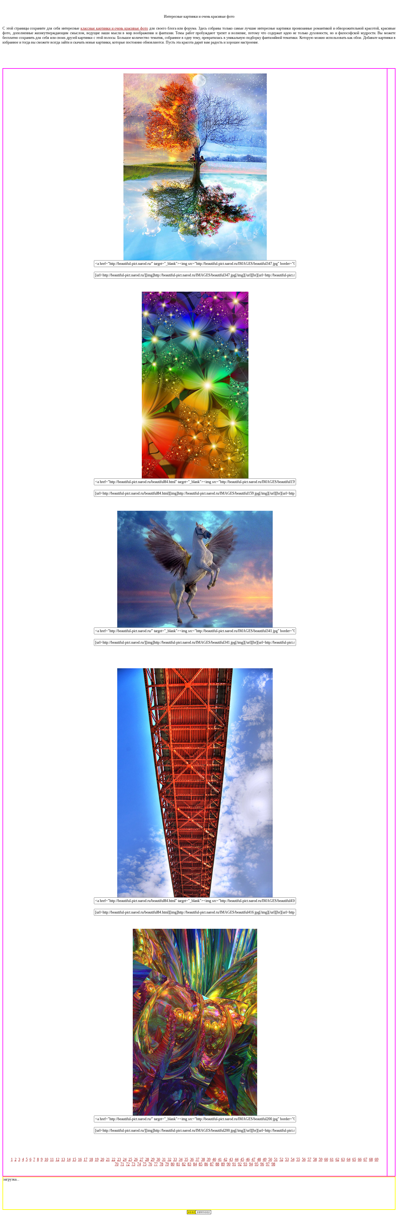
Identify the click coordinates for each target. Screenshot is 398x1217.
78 (161, 1164)
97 (268, 1164)
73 (133, 1164)
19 (97, 1159)
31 (164, 1159)
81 (178, 1164)
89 (223, 1164)
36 (192, 1159)
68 (371, 1159)
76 (150, 1164)
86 (206, 1164)
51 (276, 1159)
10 (46, 1159)
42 (225, 1159)
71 (122, 1164)
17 (85, 1159)
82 (184, 1164)
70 (116, 1164)
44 (236, 1159)
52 (281, 1159)
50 (270, 1159)
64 (348, 1159)
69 (376, 1159)
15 (74, 1159)
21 (108, 1159)
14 (69, 1159)
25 (130, 1159)
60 (326, 1159)
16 (80, 1159)
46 (248, 1159)
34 (181, 1159)
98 (273, 1164)
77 (156, 1164)
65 (354, 1159)
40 (214, 1159)
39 (209, 1159)
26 (136, 1159)
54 (292, 1159)
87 (212, 1164)
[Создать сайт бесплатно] (199, 1213)
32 (169, 1159)
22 (113, 1159)
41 (220, 1159)
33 (175, 1159)
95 (256, 1164)
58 (315, 1159)
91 (234, 1164)
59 (320, 1159)
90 (228, 1164)
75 (144, 1164)
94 (251, 1164)
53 (287, 1159)
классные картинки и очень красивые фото (114, 28)
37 (197, 1159)
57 (309, 1159)
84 (195, 1164)
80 (172, 1164)
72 (128, 1164)
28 (147, 1159)
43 (231, 1159)
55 (298, 1159)
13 (63, 1159)
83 (189, 1164)
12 (57, 1159)
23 (119, 1159)
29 (153, 1159)
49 (264, 1159)
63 (343, 1159)
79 (167, 1164)
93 (245, 1164)
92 (240, 1164)
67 (365, 1159)
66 (360, 1159)
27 (141, 1159)
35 (186, 1159)
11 (52, 1159)
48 (259, 1159)
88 (217, 1164)
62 (337, 1159)
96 (262, 1164)
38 (203, 1159)
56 (304, 1159)
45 (242, 1159)
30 (158, 1159)
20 (102, 1159)
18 (91, 1159)
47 (253, 1159)
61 (332, 1159)
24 (125, 1159)
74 (139, 1164)
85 (200, 1164)
